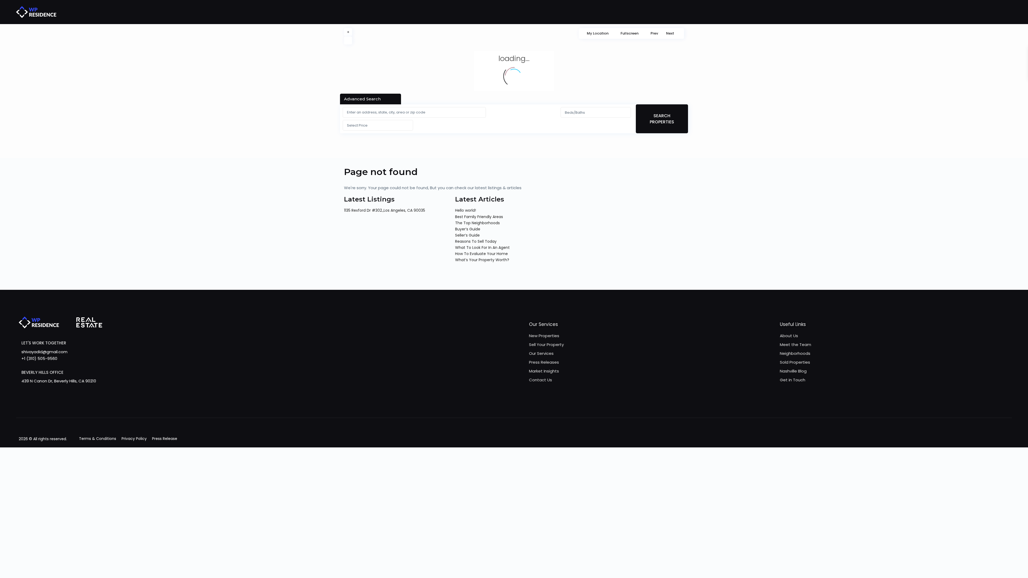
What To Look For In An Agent (482, 247)
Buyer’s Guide (467, 229)
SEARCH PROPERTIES (662, 119)
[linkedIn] (76, 406)
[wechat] (131, 406)
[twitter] (65, 406)
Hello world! (465, 210)
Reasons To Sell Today (476, 241)
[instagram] (109, 406)
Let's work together (43, 343)
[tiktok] (54, 406)
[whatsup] (32, 406)
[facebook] (21, 406)
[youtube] (98, 406)
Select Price (357, 125)
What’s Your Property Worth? (482, 260)
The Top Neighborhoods (477, 223)
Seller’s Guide (467, 235)
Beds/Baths (575, 112)
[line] (120, 406)
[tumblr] (87, 406)
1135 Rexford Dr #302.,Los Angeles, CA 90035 (384, 210)
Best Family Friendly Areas (479, 216)
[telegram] (43, 406)
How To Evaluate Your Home (481, 253)
